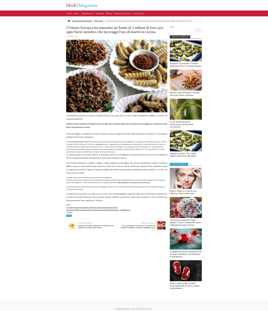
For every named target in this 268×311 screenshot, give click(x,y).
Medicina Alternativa (122, 13)
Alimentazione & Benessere (82, 21)
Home (69, 13)
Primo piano (98, 21)
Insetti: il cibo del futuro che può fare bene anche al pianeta (184, 93)
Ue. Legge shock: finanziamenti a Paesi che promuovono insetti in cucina (92, 207)
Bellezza (109, 13)
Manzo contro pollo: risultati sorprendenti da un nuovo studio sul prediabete (185, 285)
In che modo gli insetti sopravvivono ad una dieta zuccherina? (182, 124)
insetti (69, 216)
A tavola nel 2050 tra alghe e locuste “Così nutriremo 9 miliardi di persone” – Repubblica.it (98, 210)
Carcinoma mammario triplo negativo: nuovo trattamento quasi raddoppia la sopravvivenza (185, 222)
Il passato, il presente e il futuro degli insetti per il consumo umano (185, 64)
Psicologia (100, 13)
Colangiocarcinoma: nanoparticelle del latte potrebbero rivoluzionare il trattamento (186, 254)
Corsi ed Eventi (138, 13)
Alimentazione (87, 13)
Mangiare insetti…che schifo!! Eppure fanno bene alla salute (183, 154)
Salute (76, 13)
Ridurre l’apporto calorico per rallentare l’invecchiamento (183, 192)
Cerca (172, 27)
